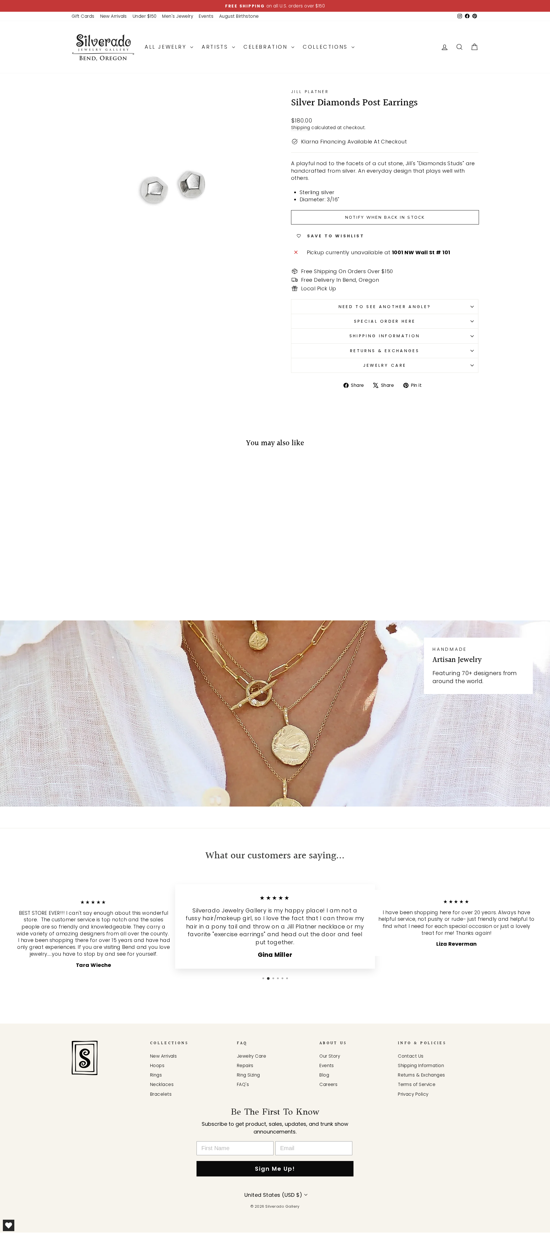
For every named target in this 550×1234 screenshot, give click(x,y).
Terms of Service (416, 1084)
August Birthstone (239, 16)
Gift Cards (83, 16)
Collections (326, 46)
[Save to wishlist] (79, 470)
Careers (328, 1084)
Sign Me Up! (275, 1169)
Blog (324, 1075)
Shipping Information (384, 336)
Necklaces (162, 1084)
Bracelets (161, 1094)
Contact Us (411, 1056)
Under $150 (145, 16)
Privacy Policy (413, 1094)
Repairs (245, 1065)
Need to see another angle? (385, 307)
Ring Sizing (248, 1075)
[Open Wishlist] (8, 1225)
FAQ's (243, 1084)
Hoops (157, 1065)
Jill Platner (310, 91)
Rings (156, 1075)
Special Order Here (385, 321)
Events (206, 16)
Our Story (329, 1056)
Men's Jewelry (177, 16)
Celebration (266, 46)
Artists (216, 46)
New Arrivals (113, 16)
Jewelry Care (384, 365)
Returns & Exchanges (384, 351)
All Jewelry (167, 46)
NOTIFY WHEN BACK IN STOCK (385, 217)
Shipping (300, 128)
